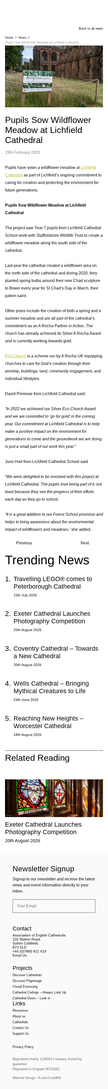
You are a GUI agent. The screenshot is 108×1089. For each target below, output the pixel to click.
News (22, 37)
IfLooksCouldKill (49, 1078)
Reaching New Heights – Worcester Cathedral (48, 722)
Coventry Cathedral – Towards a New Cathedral (56, 652)
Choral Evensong (25, 986)
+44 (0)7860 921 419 (29, 951)
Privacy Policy (23, 1047)
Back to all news (91, 28)
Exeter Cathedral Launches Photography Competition (52, 617)
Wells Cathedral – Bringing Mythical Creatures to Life (51, 687)
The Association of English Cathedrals (24, 17)
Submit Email (87, 906)
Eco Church (15, 356)
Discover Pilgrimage (27, 981)
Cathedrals (20, 1022)
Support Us (21, 1033)
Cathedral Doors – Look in (31, 998)
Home (9, 37)
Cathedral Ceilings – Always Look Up (39, 992)
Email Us (20, 955)
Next (85, 543)
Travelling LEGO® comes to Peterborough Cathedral (53, 582)
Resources (20, 1010)
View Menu (100, 7)
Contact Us (21, 1028)
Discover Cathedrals (27, 975)
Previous (24, 543)
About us (19, 1016)
